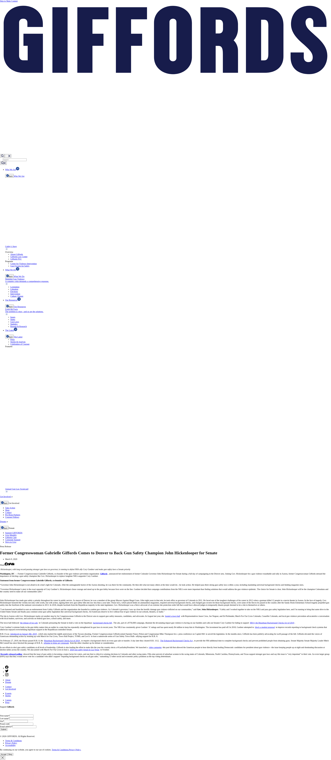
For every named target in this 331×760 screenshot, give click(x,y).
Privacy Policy (11, 743)
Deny (10, 754)
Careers (8, 700)
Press (12, 339)
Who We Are (19, 176)
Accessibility (10, 745)
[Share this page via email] (12, 565)
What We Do (19, 276)
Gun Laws (14, 322)
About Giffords (16, 254)
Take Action (10, 508)
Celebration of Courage (19, 344)
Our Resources (20, 307)
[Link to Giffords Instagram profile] (6, 675)
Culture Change (16, 296)
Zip (2, 721)
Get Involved (10, 689)
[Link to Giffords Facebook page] (6, 668)
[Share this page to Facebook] (6, 565)
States (12, 319)
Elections (14, 291)
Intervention (15, 294)
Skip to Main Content (9, 1)
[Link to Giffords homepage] (1, 662)
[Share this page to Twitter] (9, 565)
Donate (8, 682)
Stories (8, 696)
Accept (3, 754)
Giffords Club (11, 537)
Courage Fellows (12, 517)
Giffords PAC (16, 259)
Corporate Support (12, 540)
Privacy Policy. (75, 750)
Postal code (4, 724)
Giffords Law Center (18, 257)
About (7, 680)
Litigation (14, 289)
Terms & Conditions (13, 741)
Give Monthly (11, 535)
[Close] (2, 758)
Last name (4, 718)
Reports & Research (18, 326)
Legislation (14, 287)
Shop (7, 510)
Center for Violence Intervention (23, 264)
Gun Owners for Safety (19, 266)
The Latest (18, 337)
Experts (8, 693)
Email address (6, 727)
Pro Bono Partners (12, 515)
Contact (8, 512)
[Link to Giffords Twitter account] (6, 672)
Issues (12, 317)
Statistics (13, 324)
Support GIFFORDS (13, 533)
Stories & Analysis (17, 342)
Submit (3, 729)
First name (5, 716)
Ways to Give (10, 542)
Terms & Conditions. (60, 750)
